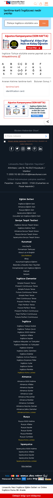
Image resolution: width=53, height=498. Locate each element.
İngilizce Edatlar (26, 354)
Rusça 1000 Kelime (26, 421)
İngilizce (26, 322)
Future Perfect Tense (26, 308)
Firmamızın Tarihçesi (26, 249)
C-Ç (20, 64)
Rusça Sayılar (26, 427)
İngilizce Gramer (26, 348)
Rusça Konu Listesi (26, 440)
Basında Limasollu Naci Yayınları (26, 265)
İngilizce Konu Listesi (26, 373)
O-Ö (20, 71)
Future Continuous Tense (26, 292)
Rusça (26, 417)
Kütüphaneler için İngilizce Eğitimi (26, 268)
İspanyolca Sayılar (26, 455)
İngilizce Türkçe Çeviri (26, 329)
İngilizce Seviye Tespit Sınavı (26, 225)
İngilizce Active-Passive (26, 357)
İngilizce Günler (26, 366)
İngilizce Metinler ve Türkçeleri (26, 345)
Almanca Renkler (26, 400)
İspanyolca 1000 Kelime (26, 449)
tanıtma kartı (12, 87)
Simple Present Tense (26, 283)
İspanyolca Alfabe (26, 452)
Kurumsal (27, 242)
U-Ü (20, 74)
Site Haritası (26, 466)
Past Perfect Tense (27, 305)
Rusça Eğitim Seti (26, 210)
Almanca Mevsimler (26, 397)
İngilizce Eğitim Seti (26, 204)
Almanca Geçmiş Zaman (26, 406)
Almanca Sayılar (26, 388)
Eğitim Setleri (26, 199)
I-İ (19, 67)
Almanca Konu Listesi (26, 412)
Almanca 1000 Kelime (26, 381)
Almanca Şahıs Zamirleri (26, 409)
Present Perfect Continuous (26, 311)
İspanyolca (26, 444)
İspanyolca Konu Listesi (27, 461)
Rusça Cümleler (26, 437)
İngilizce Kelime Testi (26, 228)
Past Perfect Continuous (26, 314)
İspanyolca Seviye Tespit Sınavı (26, 237)
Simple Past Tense (26, 295)
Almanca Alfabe (26, 384)
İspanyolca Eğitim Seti (26, 213)
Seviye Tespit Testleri (26, 220)
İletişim (26, 274)
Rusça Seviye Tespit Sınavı (26, 234)
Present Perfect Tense (26, 302)
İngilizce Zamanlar (26, 279)
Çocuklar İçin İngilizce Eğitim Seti (26, 216)
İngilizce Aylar (26, 363)
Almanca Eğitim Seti (26, 207)
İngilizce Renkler (26, 369)
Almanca (26, 377)
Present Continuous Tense (26, 286)
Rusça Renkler (26, 434)
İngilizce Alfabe (26, 335)
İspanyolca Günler (26, 458)
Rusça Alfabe (26, 424)
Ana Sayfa (26, 246)
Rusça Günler (26, 431)
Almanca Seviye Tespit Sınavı (26, 231)
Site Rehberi (26, 256)
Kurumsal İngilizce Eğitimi (26, 262)
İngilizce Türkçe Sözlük (26, 326)
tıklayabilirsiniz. (10, 57)
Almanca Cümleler (26, 403)
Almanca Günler (26, 391)
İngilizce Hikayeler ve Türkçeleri (26, 342)
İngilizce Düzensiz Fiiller (26, 360)
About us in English (26, 252)
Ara (43, 23)
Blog (26, 259)
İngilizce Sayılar (26, 338)
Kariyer (26, 271)
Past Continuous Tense (26, 298)
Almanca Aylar (26, 394)
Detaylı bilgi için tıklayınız (26, 496)
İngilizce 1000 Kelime (26, 332)
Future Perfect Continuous (26, 317)
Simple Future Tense (26, 289)
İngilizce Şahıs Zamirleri (26, 351)
